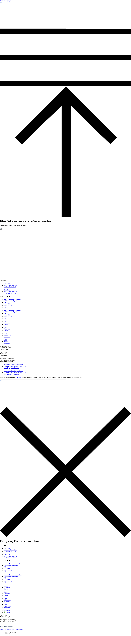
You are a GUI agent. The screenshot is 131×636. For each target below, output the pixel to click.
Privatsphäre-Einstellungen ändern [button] (13, 364)
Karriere (6, 321)
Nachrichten (7, 323)
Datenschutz (7, 335)
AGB (5, 333)
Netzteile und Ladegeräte (11, 301)
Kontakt (6, 324)
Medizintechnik (8, 305)
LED (5, 307)
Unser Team (7, 283)
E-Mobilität (7, 304)
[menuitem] (7, 610)
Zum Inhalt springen (5, 1)
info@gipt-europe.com (6, 626)
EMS (5, 302)
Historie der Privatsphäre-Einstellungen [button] (15, 366)
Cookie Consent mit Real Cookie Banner (11, 629)
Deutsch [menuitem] (7, 633)
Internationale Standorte (10, 285)
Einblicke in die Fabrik (10, 287)
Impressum (7, 337)
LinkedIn (18, 377)
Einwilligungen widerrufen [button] (11, 368)
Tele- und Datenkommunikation (12, 299)
